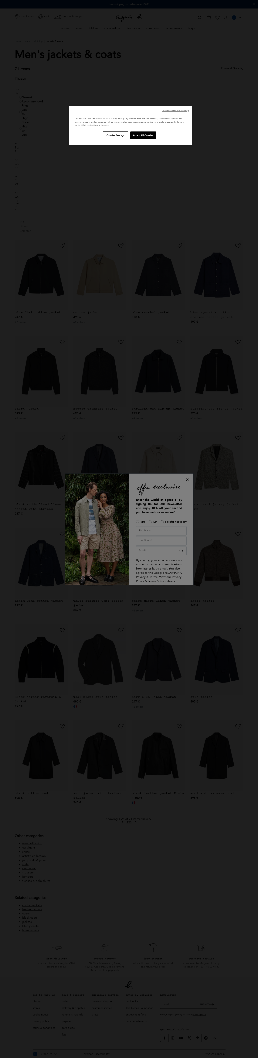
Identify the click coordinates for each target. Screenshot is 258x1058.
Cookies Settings (115, 135)
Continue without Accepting (175, 110)
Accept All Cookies (143, 135)
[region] (130, 125)
